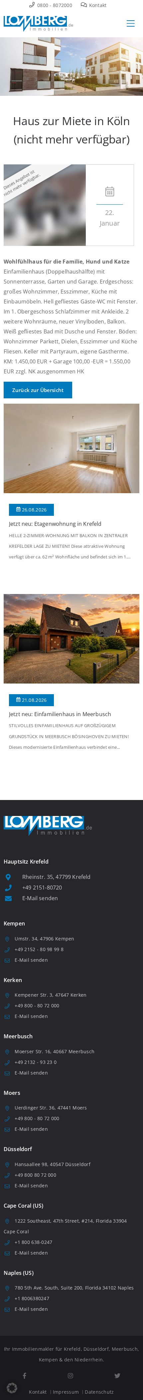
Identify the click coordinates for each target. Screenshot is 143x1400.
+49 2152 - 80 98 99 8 (39, 949)
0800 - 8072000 (54, 5)
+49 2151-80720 (42, 887)
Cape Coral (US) (23, 1205)
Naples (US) (19, 1273)
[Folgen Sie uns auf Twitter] (117, 1375)
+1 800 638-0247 (33, 1242)
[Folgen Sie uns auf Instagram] (70, 1375)
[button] (12, 1388)
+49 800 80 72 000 (35, 1175)
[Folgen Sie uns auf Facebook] (24, 1375)
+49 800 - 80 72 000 (37, 1005)
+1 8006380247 (32, 1298)
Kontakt (96, 5)
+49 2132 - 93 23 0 (36, 1062)
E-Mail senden (40, 898)
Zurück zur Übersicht (38, 390)
